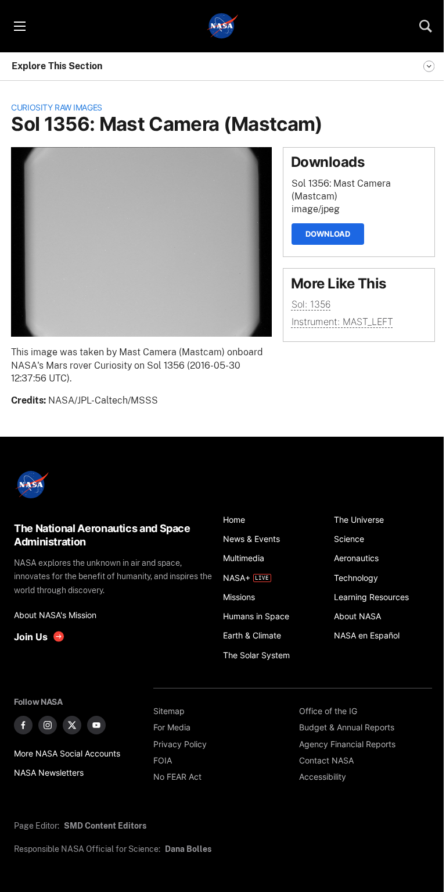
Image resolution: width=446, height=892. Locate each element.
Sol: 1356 (311, 304)
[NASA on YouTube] (96, 725)
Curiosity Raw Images (56, 107)
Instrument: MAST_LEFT (342, 321)
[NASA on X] (72, 725)
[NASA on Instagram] (47, 725)
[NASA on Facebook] (23, 725)
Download (327, 233)
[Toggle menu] (19, 26)
